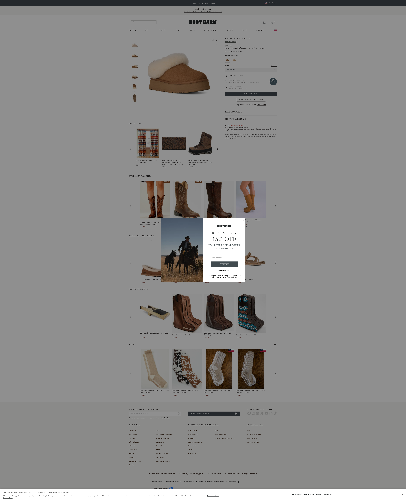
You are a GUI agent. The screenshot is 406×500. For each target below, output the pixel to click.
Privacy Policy (8, 498)
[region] (203, 494)
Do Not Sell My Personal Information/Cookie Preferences (311, 494)
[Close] (402, 494)
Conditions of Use (213, 496)
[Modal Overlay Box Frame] (203, 250)
